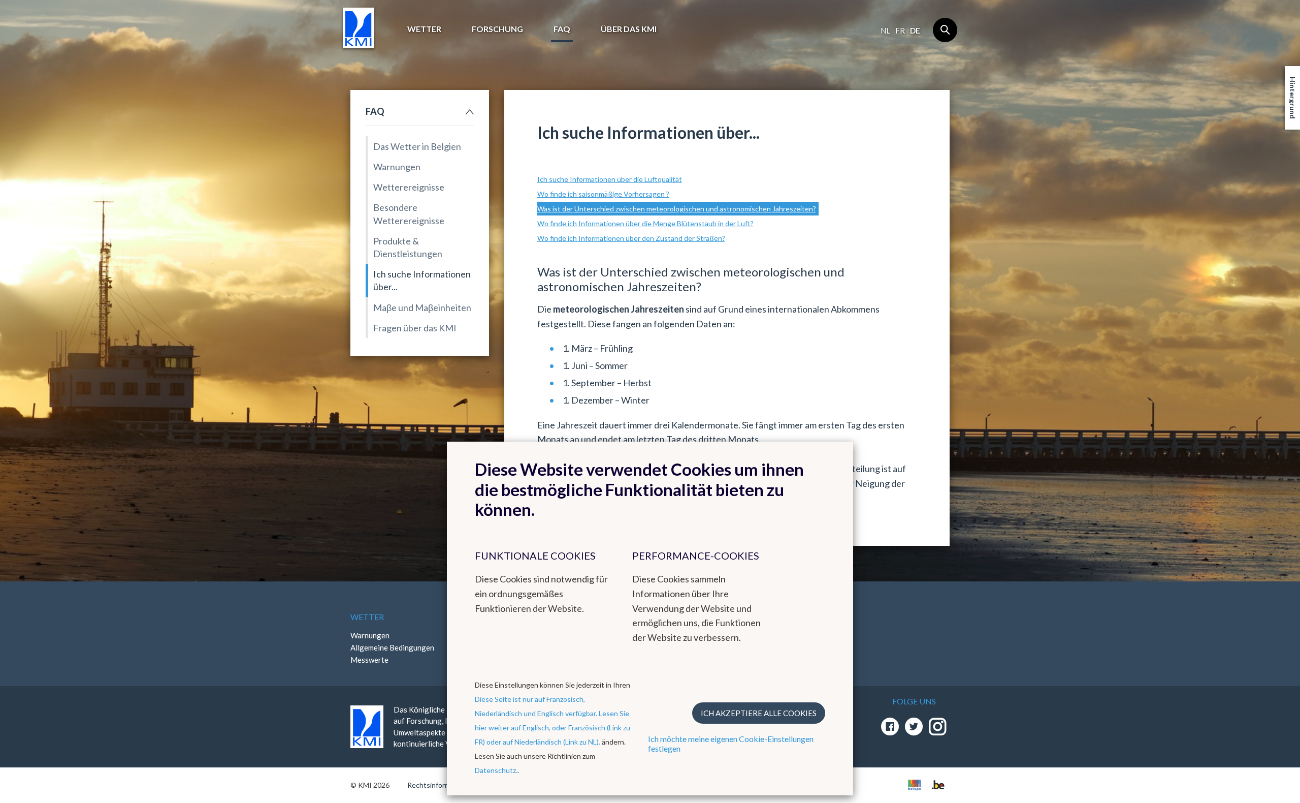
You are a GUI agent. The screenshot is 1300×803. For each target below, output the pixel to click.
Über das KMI (629, 29)
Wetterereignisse (408, 187)
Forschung (497, 29)
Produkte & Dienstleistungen (407, 247)
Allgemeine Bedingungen (392, 647)
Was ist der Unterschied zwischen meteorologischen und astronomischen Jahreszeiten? (676, 208)
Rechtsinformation (437, 785)
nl (885, 30)
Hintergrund (1292, 98)
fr (900, 30)
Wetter (424, 29)
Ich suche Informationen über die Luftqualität (609, 179)
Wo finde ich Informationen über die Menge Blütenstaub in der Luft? (645, 223)
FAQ (562, 29)
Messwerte (369, 659)
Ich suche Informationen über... (422, 280)
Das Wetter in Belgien (417, 146)
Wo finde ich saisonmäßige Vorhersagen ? (603, 194)
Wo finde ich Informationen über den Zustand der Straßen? (631, 238)
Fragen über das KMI (415, 327)
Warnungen (396, 166)
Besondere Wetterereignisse (408, 214)
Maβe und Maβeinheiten (422, 307)
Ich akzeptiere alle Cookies (759, 713)
